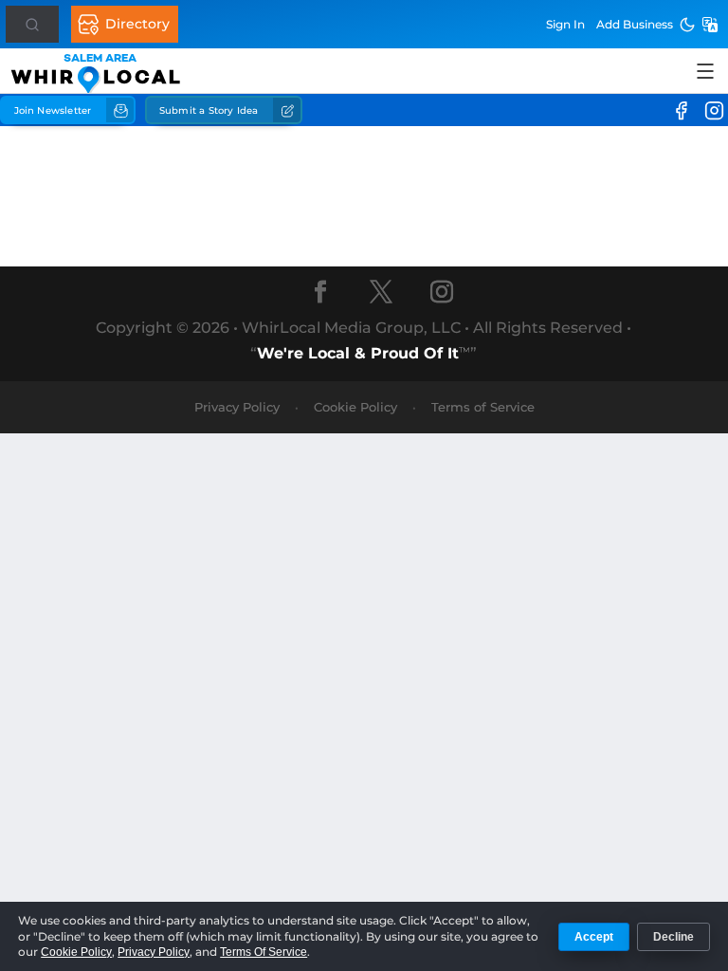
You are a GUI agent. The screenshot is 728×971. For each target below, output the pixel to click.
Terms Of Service (263, 952)
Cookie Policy (355, 406)
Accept (593, 937)
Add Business (634, 24)
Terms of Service (483, 406)
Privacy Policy (237, 406)
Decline (673, 937)
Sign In (565, 24)
